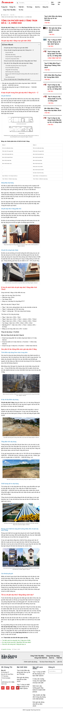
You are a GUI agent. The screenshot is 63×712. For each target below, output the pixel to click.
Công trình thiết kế (40, 658)
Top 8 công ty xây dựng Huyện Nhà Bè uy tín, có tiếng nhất (54, 120)
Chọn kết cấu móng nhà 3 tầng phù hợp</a (14, 644)
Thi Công (29, 7)
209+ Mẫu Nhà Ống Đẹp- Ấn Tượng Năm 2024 (53, 76)
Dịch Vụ (37, 7)
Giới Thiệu (52, 3)
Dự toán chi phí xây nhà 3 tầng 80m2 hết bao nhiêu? (16, 642)
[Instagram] (7, 688)
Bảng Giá (45, 7)
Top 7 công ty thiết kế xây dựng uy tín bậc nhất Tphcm (54, 42)
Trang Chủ (4, 7)
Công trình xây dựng (53, 656)
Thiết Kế (21, 7)
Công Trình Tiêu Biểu (9, 10)
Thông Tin (12, 7)
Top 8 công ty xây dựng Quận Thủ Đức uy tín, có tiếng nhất (54, 54)
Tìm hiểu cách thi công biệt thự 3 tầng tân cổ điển (16, 640)
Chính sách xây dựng (30, 662)
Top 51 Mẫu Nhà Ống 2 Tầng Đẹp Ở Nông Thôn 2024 (52, 65)
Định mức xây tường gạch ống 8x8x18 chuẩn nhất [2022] (39, 689)
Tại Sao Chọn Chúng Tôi (47, 662)
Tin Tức (21, 10)
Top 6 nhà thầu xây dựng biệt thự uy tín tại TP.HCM (53, 18)
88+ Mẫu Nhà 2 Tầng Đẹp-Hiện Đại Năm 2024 (52, 109)
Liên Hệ (59, 3)
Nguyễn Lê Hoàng (7, 649)
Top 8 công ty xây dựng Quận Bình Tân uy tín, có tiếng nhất (54, 87)
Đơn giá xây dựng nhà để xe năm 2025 (55, 30)
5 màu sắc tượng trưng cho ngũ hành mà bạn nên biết (39, 681)
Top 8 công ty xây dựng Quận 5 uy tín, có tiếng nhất (55, 99)
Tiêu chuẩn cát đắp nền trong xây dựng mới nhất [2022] (39, 697)
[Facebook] (3, 688)
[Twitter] (12, 688)
